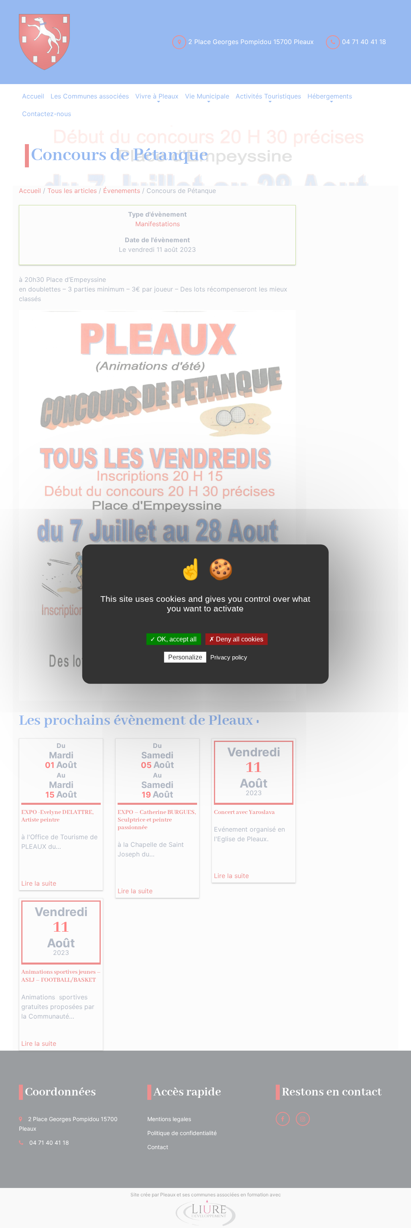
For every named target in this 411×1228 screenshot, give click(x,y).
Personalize (185, 657)
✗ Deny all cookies (236, 638)
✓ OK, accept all (173, 638)
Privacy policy (228, 657)
